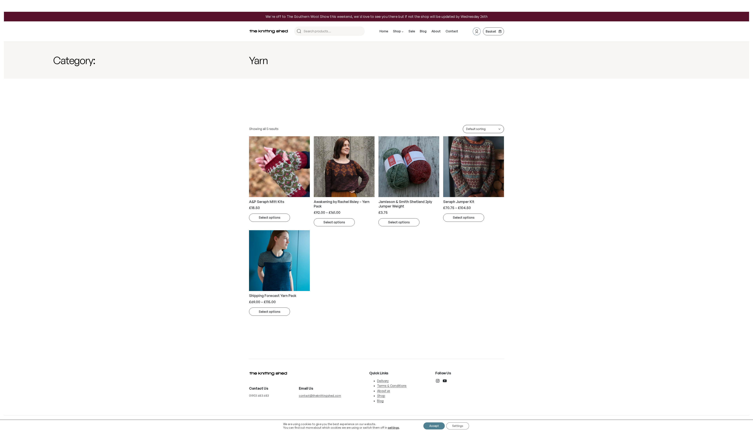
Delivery (383, 381)
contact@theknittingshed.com (320, 395)
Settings (457, 425)
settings (393, 427)
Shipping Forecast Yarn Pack (272, 295)
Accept (434, 425)
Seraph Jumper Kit (458, 201)
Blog (380, 401)
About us (383, 391)
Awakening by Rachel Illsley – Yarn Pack (341, 203)
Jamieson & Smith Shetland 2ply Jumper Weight (405, 203)
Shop (381, 396)
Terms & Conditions (392, 386)
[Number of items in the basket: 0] (493, 31)
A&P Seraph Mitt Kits (266, 201)
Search (360, 31)
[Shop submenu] (403, 31)
